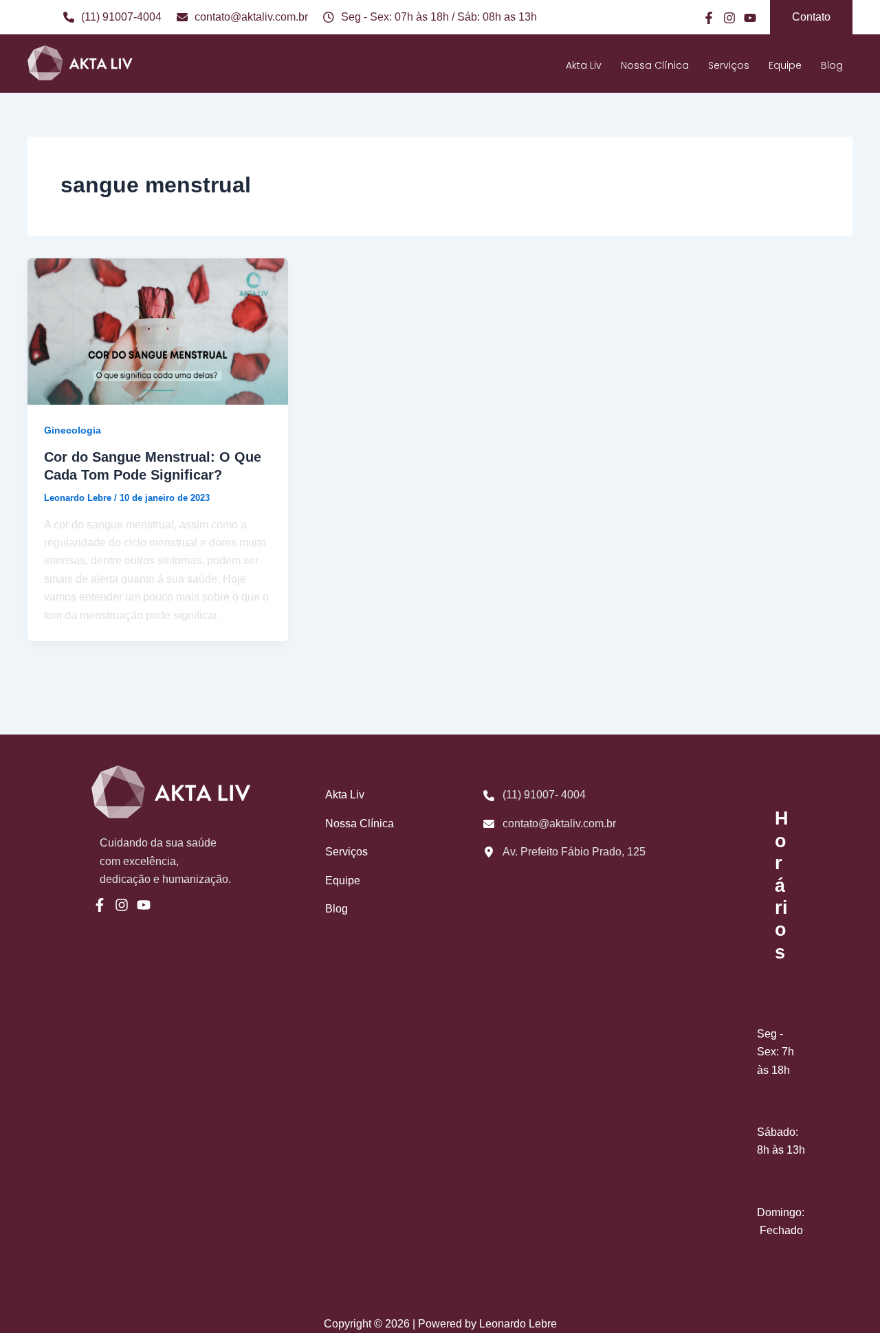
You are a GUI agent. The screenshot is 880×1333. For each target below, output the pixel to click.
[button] (811, 17)
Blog (832, 65)
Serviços (728, 65)
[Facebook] (709, 18)
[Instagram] (729, 18)
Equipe (785, 65)
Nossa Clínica (655, 65)
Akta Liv (584, 65)
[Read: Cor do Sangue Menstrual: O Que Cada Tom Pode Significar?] (158, 331)
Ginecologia (72, 430)
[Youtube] (750, 18)
